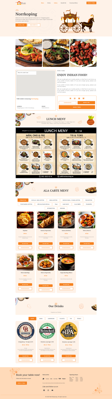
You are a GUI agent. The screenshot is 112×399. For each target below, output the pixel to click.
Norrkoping (34, 99)
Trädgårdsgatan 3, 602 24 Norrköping (25, 108)
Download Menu (74, 3)
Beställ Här (63, 3)
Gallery (55, 3)
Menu (42, 3)
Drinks (49, 3)
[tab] (23, 200)
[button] (17, 53)
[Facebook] (44, 390)
